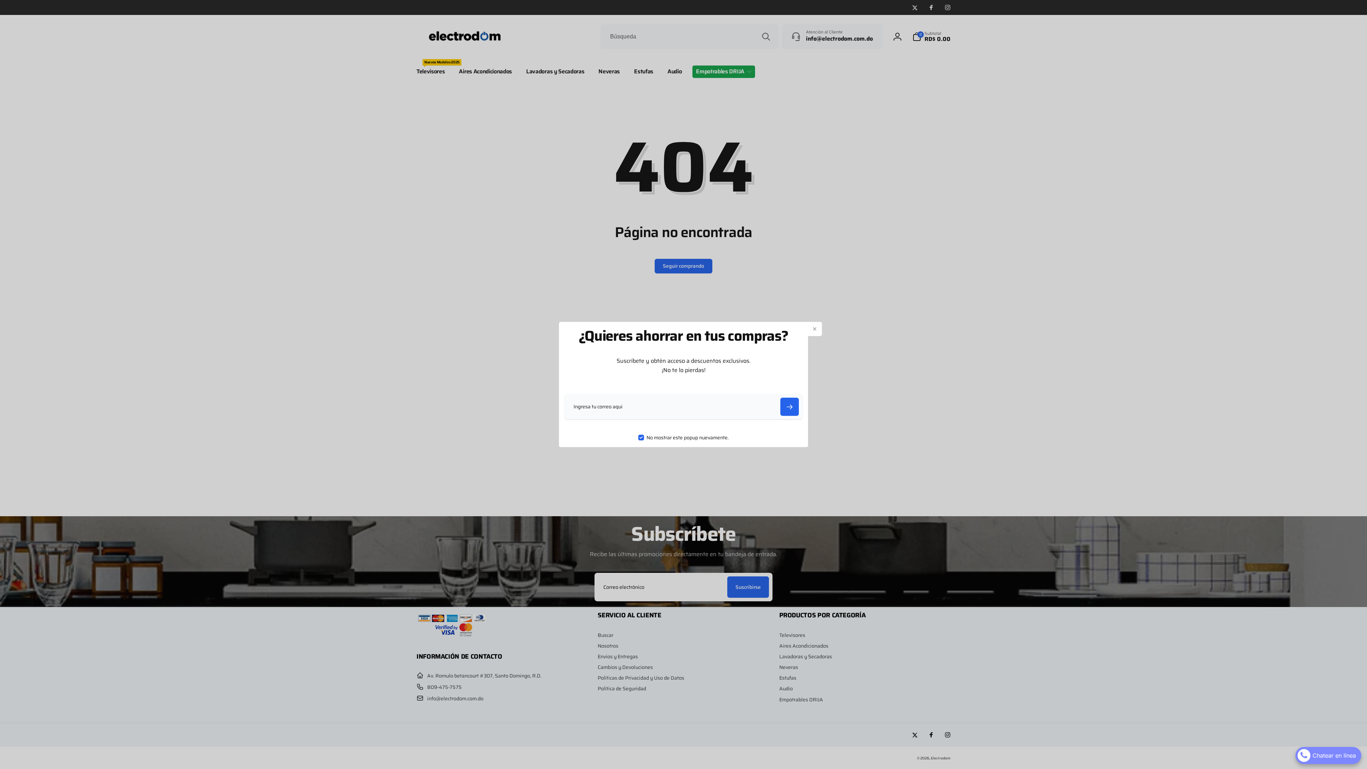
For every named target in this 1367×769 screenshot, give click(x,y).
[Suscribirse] (789, 407)
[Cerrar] (815, 329)
